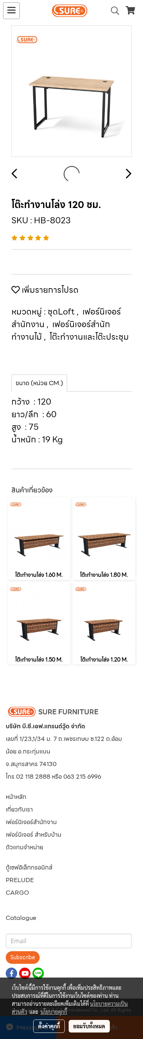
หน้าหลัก (16, 797)
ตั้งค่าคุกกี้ (49, 1026)
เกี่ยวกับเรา (19, 809)
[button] (112, 10)
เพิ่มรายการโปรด (49, 290)
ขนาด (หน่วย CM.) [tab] (39, 383)
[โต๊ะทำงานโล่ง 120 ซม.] (71, 91)
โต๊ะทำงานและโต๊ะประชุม (89, 337)
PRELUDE (20, 880)
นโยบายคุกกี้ (53, 1011)
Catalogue (21, 918)
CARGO (17, 892)
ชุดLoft (62, 311)
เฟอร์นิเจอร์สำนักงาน (31, 822)
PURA (14, 905)
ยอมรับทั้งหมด (89, 1026)
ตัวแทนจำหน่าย (24, 847)
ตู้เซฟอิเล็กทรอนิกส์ (29, 867)
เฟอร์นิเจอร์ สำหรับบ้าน (33, 834)
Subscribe (22, 957)
